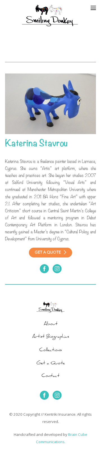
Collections (50, 350)
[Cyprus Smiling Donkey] (41, 54)
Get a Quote (50, 363)
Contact (50, 376)
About (51, 324)
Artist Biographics (50, 337)
